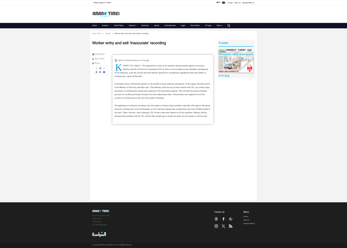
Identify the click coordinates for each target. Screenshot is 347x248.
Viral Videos (195, 25)
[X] (97, 69)
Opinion (132, 25)
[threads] (216, 219)
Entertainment (170, 25)
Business (145, 25)
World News (118, 25)
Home (94, 25)
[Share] (104, 72)
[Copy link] (104, 69)
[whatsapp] (97, 73)
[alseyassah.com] (98, 234)
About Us (237, 3)
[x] (223, 226)
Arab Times (96, 33)
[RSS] (230, 226)
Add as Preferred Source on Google (133, 60)
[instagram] (216, 226)
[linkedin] (100, 69)
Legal (183, 25)
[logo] (106, 14)
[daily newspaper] (236, 61)
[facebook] (100, 73)
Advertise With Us (248, 3)
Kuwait (104, 25)
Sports (156, 25)
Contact (230, 3)
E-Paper (208, 25)
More (219, 25)
